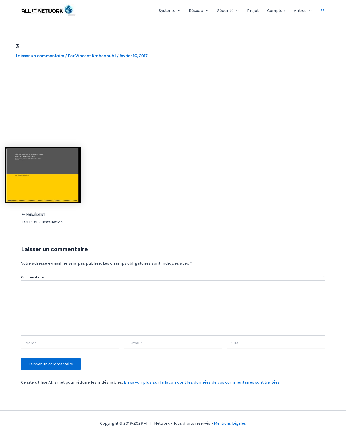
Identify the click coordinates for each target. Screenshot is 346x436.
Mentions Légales (230, 423)
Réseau (196, 10)
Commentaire (173, 277)
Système (167, 10)
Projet (253, 10)
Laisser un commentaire (40, 55)
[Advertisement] (173, 102)
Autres (300, 10)
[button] (177, 10)
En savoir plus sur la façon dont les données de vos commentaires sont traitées (202, 382)
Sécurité (225, 10)
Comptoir (276, 10)
